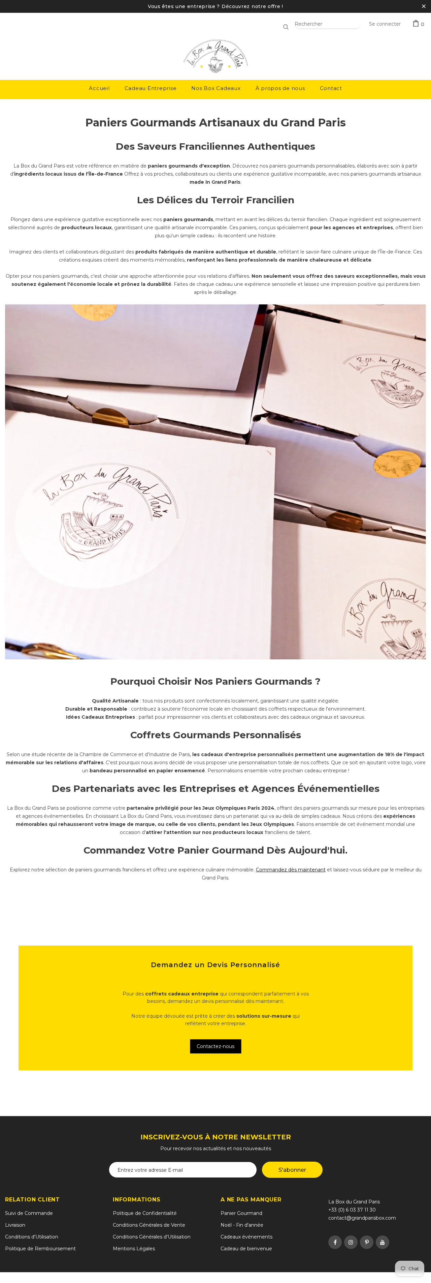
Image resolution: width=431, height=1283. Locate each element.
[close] (423, 6)
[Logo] (215, 57)
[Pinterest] (366, 1242)
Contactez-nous (215, 1046)
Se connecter (385, 24)
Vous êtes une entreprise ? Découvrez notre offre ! (215, 6)
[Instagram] (351, 1242)
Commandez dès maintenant (291, 870)
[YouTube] (382, 1242)
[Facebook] (335, 1242)
